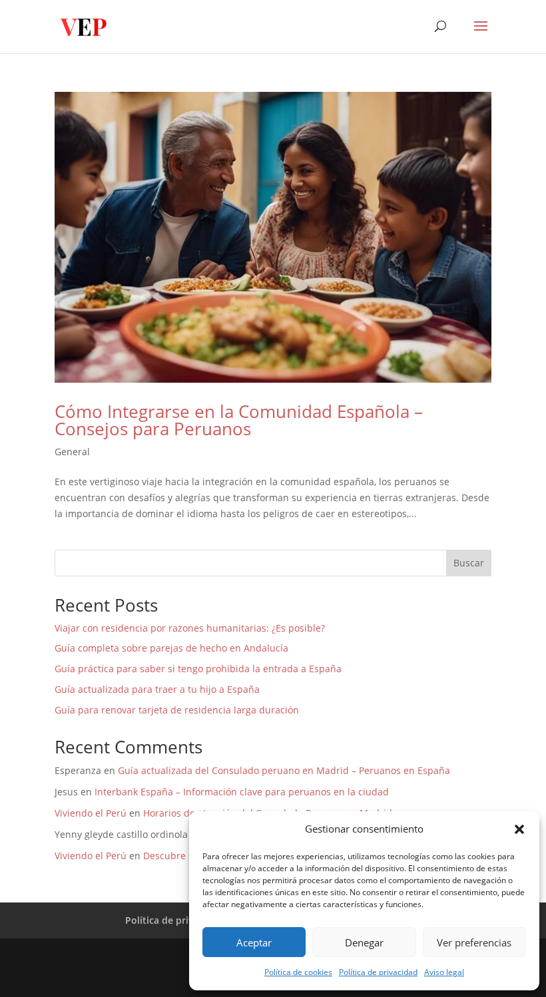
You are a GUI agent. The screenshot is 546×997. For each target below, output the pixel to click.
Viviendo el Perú (91, 813)
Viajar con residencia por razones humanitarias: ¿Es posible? (190, 628)
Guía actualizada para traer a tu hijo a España (157, 689)
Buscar (468, 562)
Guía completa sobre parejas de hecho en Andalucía (171, 648)
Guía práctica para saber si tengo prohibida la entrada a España (198, 668)
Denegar (364, 942)
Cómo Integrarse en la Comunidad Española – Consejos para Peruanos (239, 420)
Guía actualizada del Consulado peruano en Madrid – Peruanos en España (284, 770)
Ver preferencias (474, 942)
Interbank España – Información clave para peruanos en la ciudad (242, 791)
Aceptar (254, 942)
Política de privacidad (378, 972)
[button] (519, 829)
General (72, 451)
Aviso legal (444, 972)
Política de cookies (298, 972)
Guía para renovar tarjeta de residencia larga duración (177, 709)
